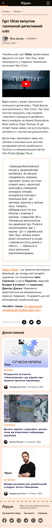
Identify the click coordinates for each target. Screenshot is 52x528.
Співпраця (42, 513)
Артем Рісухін (16, 442)
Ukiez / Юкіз (10, 269)
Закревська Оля (17, 387)
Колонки (9, 425)
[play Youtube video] (26, 83)
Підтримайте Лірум (11, 513)
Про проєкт (29, 513)
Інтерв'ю (9, 480)
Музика (31, 39)
